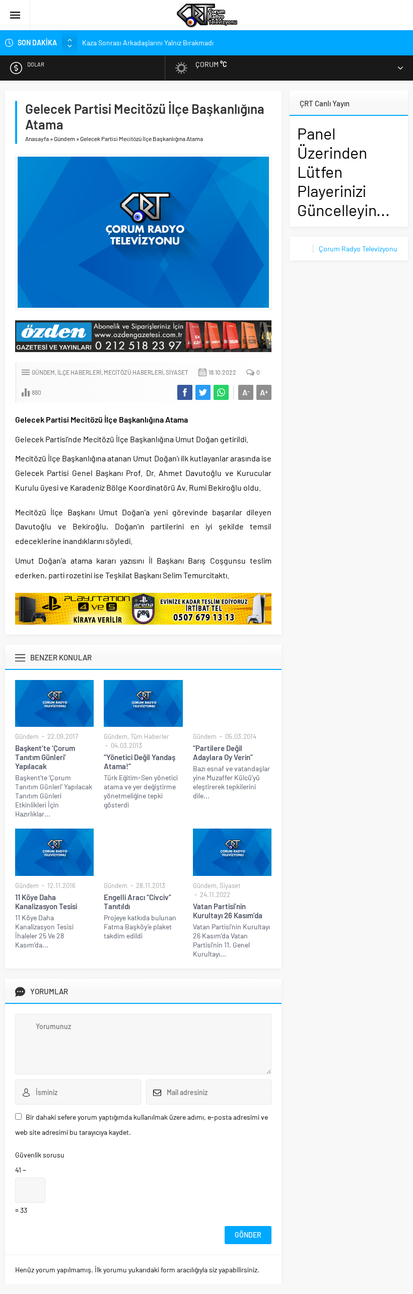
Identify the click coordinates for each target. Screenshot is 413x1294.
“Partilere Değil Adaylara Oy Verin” (223, 752)
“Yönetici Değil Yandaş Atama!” (139, 762)
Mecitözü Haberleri (133, 372)
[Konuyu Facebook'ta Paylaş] (184, 392)
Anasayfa (37, 138)
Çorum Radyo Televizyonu (358, 248)
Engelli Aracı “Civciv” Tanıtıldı (137, 902)
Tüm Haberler (149, 736)
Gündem (64, 138)
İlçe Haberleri (79, 372)
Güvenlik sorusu (39, 1154)
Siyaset (177, 372)
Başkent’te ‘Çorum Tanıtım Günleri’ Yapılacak (45, 757)
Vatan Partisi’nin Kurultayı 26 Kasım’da (227, 911)
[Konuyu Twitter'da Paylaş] (203, 392)
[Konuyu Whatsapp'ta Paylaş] (221, 392)
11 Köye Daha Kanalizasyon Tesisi (46, 902)
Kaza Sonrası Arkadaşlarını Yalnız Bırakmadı (148, 42)
